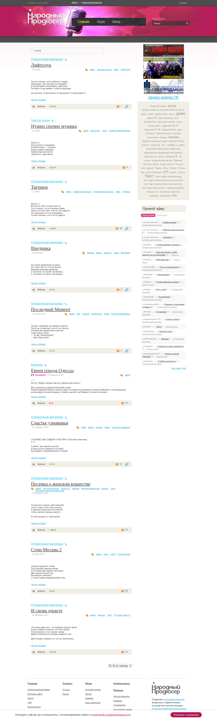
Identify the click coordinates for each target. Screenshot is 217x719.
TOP (30, 703)
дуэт (177, 118)
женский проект (166, 121)
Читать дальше (38, 100)
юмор (92, 69)
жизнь (179, 122)
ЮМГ (174, 195)
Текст (149, 176)
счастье (181, 172)
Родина (158, 168)
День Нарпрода (92, 703)
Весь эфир (176, 368)
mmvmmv (148, 361)
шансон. (108, 253)
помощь (183, 3)
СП (165, 172)
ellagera (147, 289)
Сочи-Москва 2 (46, 549)
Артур (172, 106)
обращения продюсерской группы (163, 152)
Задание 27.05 (152, 129)
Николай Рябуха (176, 141)
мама (164, 141)
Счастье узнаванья (49, 422)
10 (126, 403)
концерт (177, 133)
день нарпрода (166, 118)
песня (147, 160)
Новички (89, 698)
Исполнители (34, 707)
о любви (170, 145)
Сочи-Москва (124, 554)
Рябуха (181, 168)
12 (121, 464)
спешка (85, 314)
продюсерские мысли (162, 160)
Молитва (165, 339)
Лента (31, 698)
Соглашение (119, 705)
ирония (101, 615)
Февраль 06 (152, 192)
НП (163, 145)
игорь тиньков (151, 222)
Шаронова (165, 196)
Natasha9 (148, 274)
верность (65, 488)
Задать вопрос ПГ (163, 97)
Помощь (118, 690)
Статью (66, 690)
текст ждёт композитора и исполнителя (163, 184)
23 (126, 530)
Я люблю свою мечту (167, 361)
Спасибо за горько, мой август (170, 346)
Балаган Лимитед (150, 110)
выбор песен (161, 114)
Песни (88, 694)
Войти (75, 2)
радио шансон (167, 164)
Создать (68, 683)
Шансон (175, 191)
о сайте (180, 145)
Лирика (163, 137)
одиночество (150, 156)
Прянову (147, 164)
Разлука (179, 164)
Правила (117, 701)
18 (121, 228)
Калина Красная (164, 133)
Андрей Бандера (158, 106)
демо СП (152, 118)
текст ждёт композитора (168, 176)
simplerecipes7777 (152, 319)
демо (116, 69)
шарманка (154, 196)
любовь (90, 253)
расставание (147, 168)
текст (104, 131)
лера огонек (153, 137)
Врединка (41, 248)
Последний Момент (51, 309)
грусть (172, 114)
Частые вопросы (121, 696)
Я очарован (161, 312)
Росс (166, 168)
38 (126, 591)
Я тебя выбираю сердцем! (167, 282)
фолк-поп (95, 131)
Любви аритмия (169, 222)
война (151, 114)
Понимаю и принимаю (186, 714)
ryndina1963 (149, 267)
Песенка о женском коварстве (60, 484)
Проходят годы (165, 331)
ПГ (180, 156)
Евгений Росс (150, 122)
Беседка (37, 364)
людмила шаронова (151, 141)
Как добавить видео (122, 709)
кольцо (105, 488)
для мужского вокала (103, 192)
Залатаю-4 (167, 237)
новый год (155, 145)
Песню (66, 694)
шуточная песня (51, 488)
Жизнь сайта (154, 126)
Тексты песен (40, 120)
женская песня (104, 69)
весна (181, 110)
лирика (99, 427)
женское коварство (90, 488)
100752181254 (150, 339)
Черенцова (164, 192)
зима (179, 130)
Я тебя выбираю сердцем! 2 (168, 245)
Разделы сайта (35, 694)
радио (156, 164)
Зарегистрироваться (92, 2)
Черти (158, 327)
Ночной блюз (164, 297)
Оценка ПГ (172, 156)
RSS (184, 368)
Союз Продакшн (154, 172)
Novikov (147, 312)
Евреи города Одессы (52, 370)
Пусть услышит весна (169, 267)
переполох (96, 314)
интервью (150, 133)
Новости (175, 255)
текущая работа (175, 187)
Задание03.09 (169, 130)
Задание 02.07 (170, 125)
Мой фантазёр (162, 260)
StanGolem (40, 375)
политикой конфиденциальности (111, 714)
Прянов (178, 160)
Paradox (147, 245)
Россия (173, 168)
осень (161, 156)
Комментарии (121, 683)
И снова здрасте (47, 610)
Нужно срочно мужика (54, 126)
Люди (101, 21)
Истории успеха (93, 690)
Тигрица (39, 187)
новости (145, 145)
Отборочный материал (47, 59)
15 (126, 652)
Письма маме (163, 274)
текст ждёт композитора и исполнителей (163, 180)
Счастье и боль (172, 319)
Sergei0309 (149, 297)
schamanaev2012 (151, 304)
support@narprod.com (174, 699)
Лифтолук (41, 65)
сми (143, 172)
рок (78, 314)
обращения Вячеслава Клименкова (163, 149)
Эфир (116, 21)
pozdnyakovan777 (152, 354)
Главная (84, 21)
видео (144, 114)
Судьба (172, 172)
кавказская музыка (82, 192)
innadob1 (148, 346)
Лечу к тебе (161, 289)
